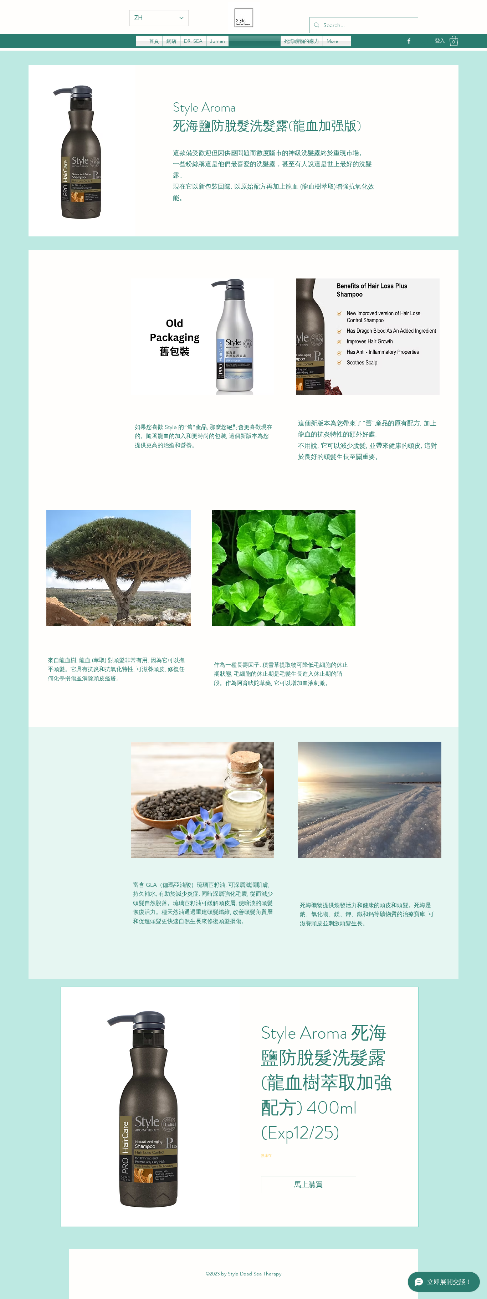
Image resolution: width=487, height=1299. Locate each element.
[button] (454, 41)
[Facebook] (408, 41)
